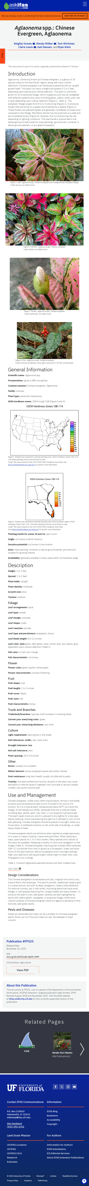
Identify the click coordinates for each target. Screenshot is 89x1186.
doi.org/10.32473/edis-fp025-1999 (23, 956)
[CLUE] (27, 1040)
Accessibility (53, 1119)
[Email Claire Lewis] (35, 47)
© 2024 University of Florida (18, 1176)
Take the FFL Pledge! (74, 16)
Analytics (28, 1180)
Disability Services (70, 1176)
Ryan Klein (64, 47)
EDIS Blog (52, 1111)
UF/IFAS (11, 1149)
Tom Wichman (65, 43)
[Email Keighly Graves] (34, 43)
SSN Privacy (42, 1180)
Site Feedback (14, 1123)
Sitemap (39, 1176)
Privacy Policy (12, 1180)
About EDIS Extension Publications (65, 1157)
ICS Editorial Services (58, 1153)
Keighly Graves (23, 43)
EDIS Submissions (56, 1149)
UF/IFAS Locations (16, 1144)
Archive (53, 1176)
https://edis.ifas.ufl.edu (20, 998)
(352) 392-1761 (15, 1126)
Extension (12, 1161)
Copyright (52, 1124)
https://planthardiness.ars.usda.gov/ (21, 465)
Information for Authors (60, 1144)
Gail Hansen (44, 47)
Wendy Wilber (44, 43)
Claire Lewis (25, 47)
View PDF (23, 970)
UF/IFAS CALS (14, 1153)
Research (12, 1157)
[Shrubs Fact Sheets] (62, 1041)
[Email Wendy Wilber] (55, 43)
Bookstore (52, 1115)
